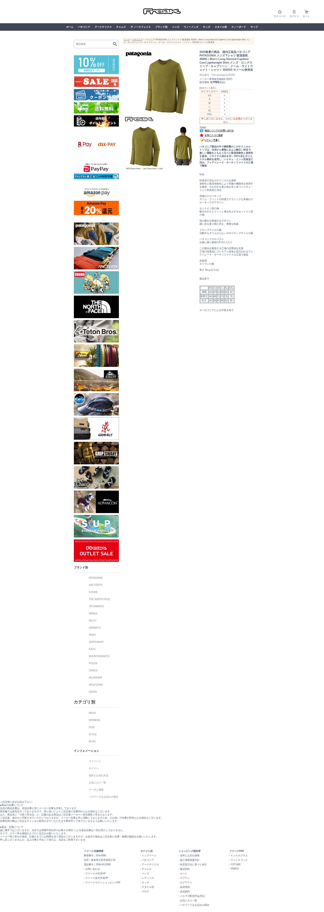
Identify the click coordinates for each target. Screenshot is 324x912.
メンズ (175, 26)
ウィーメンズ (191, 26)
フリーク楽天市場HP (96, 878)
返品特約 (185, 869)
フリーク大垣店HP (95, 873)
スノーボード (238, 26)
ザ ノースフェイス (140, 26)
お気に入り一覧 (188, 900)
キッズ (206, 26)
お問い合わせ (92, 869)
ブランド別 (161, 26)
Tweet (203, 127)
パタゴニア (84, 26)
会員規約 (185, 891)
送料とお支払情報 (190, 855)
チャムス (121, 26)
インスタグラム (239, 855)
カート (306, 16)
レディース (148, 878)
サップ (254, 26)
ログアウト (186, 882)
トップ (127, 39)
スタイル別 (221, 26)
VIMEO (235, 868)
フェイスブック (239, 860)
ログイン (294, 16)
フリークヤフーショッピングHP (102, 882)
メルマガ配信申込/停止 (192, 896)
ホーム (70, 26)
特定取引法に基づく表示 (193, 864)
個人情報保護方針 (190, 860)
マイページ (280, 16)
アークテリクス (103, 26)
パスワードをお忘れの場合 (194, 905)
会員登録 (185, 887)
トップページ (149, 855)
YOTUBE (236, 864)
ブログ (145, 891)
